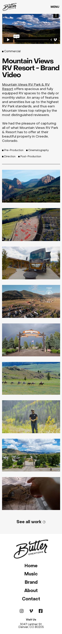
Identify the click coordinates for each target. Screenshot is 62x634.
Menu (55, 7)
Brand (31, 582)
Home (31, 566)
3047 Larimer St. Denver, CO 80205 (31, 625)
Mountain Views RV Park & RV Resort (26, 86)
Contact (31, 599)
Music (31, 574)
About (31, 590)
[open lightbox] (31, 186)
